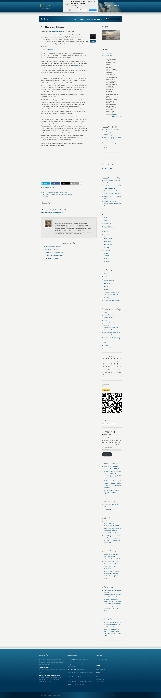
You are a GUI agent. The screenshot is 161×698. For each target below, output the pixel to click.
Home (75, 19)
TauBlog (81, 19)
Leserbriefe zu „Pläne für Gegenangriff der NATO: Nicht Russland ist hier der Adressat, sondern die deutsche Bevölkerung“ (112, 471)
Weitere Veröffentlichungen (111, 300)
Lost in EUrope (110, 551)
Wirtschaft (64, 194)
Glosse (106, 220)
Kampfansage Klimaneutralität (52, 246)
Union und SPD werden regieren (53, 255)
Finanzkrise (54, 192)
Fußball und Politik (53, 212)
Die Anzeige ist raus (81, 669)
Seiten (105, 279)
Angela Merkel (47, 192)
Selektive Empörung (109, 135)
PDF (50, 203)
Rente (107, 255)
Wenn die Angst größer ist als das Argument (49, 675)
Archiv (105, 273)
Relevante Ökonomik (112, 501)
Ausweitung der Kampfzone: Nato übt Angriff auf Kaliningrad (112, 556)
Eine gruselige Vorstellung (78, 684)
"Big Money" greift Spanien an (54, 27)
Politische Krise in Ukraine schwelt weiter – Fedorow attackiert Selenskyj (111, 573)
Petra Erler (108, 586)
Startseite (108, 695)
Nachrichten (50, 187)
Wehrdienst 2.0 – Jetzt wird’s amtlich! (82, 662)
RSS (103, 168)
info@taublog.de (100, 681)
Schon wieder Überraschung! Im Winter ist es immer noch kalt (112, 340)
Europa (45, 187)
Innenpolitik (107, 226)
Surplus (107, 517)
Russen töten (107, 590)
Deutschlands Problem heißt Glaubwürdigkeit (50, 659)
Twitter (106, 168)
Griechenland (62, 192)
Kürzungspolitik (47, 194)
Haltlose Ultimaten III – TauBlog (75, 677)
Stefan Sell (108, 619)
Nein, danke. (83, 9)
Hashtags (108, 241)
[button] (46, 183)
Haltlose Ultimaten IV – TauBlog (75, 672)
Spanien (58, 194)
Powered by (66, 10)
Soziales (106, 253)
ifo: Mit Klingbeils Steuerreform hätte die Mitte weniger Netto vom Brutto (113, 538)
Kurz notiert (108, 244)
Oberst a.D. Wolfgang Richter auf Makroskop (112, 114)
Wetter (107, 247)
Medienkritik (107, 234)
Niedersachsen (109, 228)
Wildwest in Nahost (109, 148)
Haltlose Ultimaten (87, 681)
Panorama (107, 250)
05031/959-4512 (100, 679)
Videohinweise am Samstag (111, 490)
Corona (107, 283)
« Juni (103, 377)
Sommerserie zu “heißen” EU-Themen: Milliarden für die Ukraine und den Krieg (112, 564)
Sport (105, 258)
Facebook (109, 168)
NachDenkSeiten (111, 463)
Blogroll (106, 276)
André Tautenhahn (56, 31)
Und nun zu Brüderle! (54, 210)
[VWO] (71, 10)
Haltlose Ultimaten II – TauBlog (75, 681)
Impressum (113, 695)
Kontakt (106, 345)
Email (111, 168)
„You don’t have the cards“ (51, 249)
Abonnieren (107, 454)
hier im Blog (79, 65)
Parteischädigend (109, 348)
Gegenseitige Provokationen (52, 258)
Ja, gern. (92, 9)
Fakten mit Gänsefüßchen (82, 659)
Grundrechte (107, 223)
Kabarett (106, 231)
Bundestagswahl (110, 280)
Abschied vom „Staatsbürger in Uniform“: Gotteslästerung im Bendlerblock (112, 483)
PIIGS (53, 194)
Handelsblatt (49, 49)
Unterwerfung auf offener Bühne (53, 252)
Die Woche (108, 238)
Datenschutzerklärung (55, 1)
